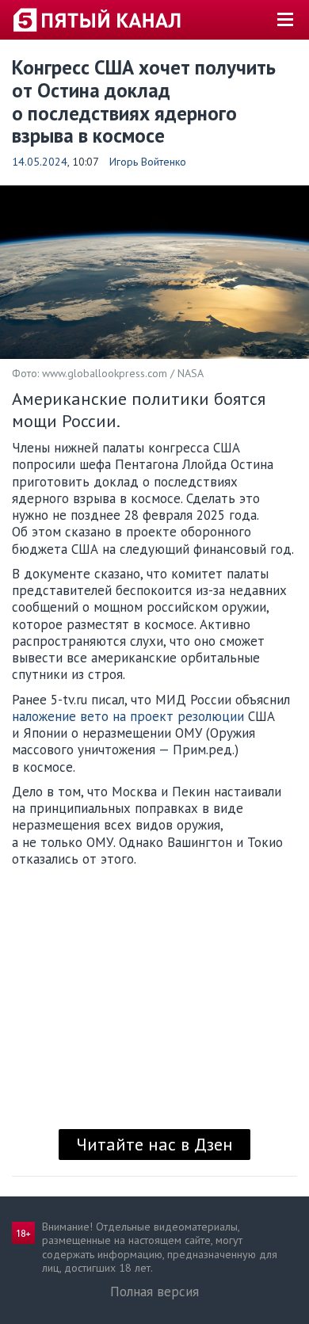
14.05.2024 (39, 162)
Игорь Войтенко (147, 162)
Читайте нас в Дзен (154, 1144)
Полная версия (154, 1291)
